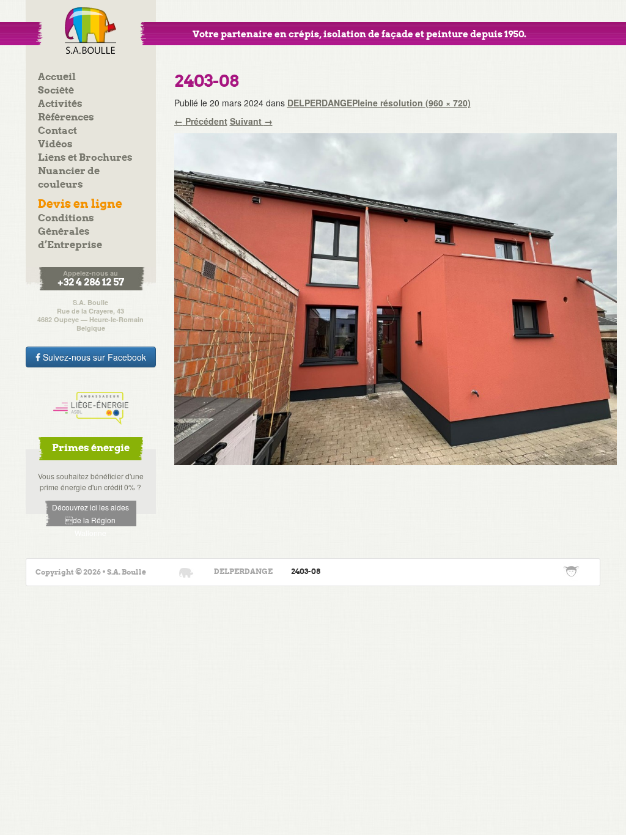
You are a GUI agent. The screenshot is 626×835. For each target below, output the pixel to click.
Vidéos (55, 144)
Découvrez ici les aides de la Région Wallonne (90, 514)
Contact (57, 131)
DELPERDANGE (319, 103)
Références (66, 117)
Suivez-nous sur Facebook (93, 357)
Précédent (200, 121)
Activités (60, 104)
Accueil (57, 77)
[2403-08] (395, 298)
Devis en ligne (80, 204)
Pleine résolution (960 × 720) (411, 103)
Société (56, 91)
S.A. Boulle (91, 30)
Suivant (251, 121)
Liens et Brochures (85, 158)
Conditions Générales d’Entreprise (70, 232)
